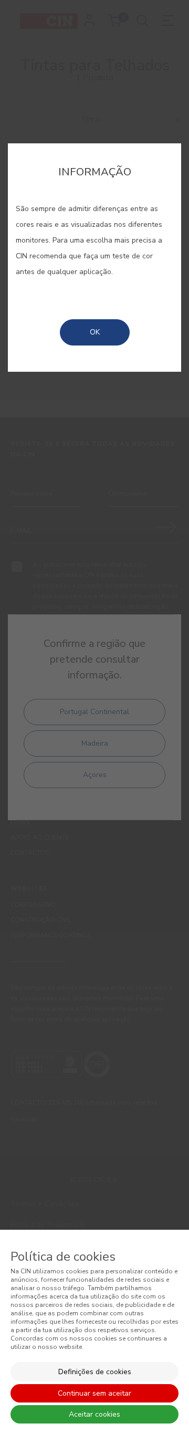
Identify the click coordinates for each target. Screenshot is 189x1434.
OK (95, 332)
